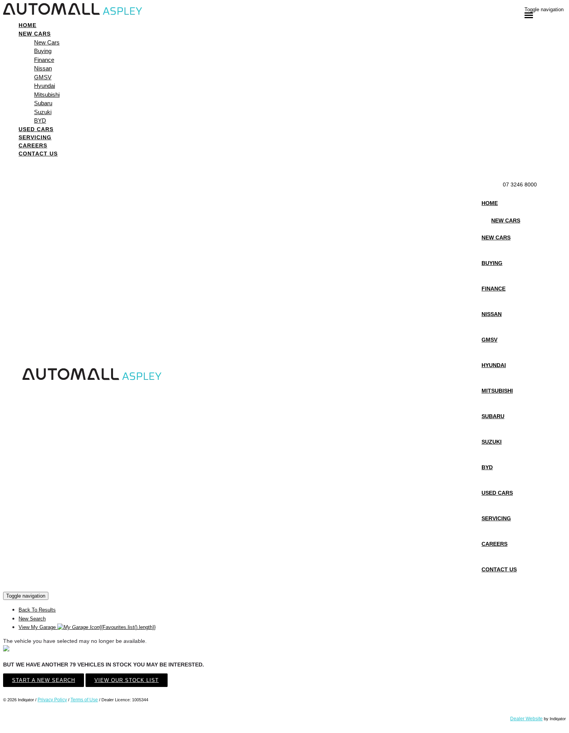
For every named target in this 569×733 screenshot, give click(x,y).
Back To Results (37, 610)
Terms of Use (84, 699)
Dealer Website (526, 718)
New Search (32, 619)
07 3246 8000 (520, 184)
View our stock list (126, 680)
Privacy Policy (52, 699)
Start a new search (43, 680)
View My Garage (87, 627)
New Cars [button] (35, 34)
